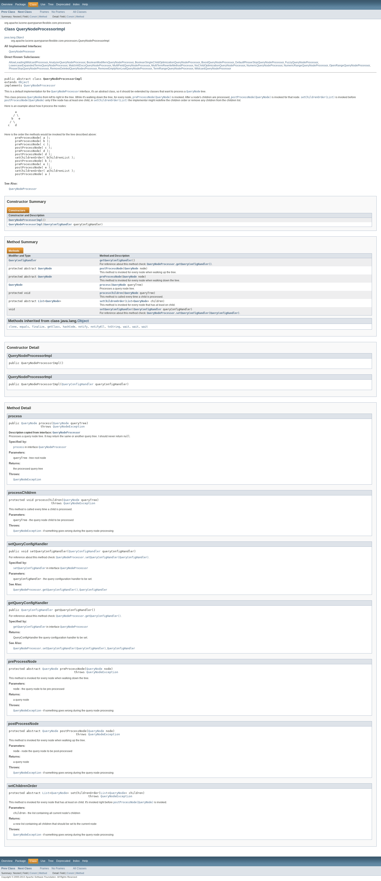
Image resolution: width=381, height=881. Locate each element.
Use (43, 4)
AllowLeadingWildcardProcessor (28, 62)
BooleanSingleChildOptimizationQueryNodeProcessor (167, 62)
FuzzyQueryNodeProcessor (301, 62)
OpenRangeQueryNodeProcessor (349, 65)
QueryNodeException (69, 426)
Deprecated (63, 4)
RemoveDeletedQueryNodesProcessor (73, 68)
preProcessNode (110, 276)
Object (24, 82)
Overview (7, 4)
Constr (33, 16)
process (105, 284)
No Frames (58, 11)
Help (85, 4)
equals (24, 326)
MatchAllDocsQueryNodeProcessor (90, 65)
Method (43, 16)
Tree (51, 4)
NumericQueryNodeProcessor (264, 65)
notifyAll (98, 326)
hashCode (69, 326)
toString (114, 326)
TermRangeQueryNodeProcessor (173, 68)
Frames (44, 11)
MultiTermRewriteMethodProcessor (172, 65)
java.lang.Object (14, 37)
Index (76, 4)
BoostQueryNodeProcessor (217, 62)
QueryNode (45, 268)
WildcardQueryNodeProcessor (212, 68)
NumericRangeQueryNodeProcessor (306, 65)
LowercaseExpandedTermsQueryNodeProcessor (38, 65)
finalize (38, 326)
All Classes (79, 11)
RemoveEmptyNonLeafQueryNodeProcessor (125, 68)
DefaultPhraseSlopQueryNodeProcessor (259, 62)
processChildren (111, 293)
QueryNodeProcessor (22, 51)
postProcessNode (111, 268)
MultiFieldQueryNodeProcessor (131, 65)
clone (13, 326)
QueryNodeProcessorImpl (26, 220)
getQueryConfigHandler (116, 260)
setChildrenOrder (112, 301)
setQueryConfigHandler (116, 309)
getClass (53, 326)
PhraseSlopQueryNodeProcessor (29, 68)
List (41, 301)
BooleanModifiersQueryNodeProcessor (110, 62)
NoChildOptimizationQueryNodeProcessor (219, 65)
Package (20, 4)
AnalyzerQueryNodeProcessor (67, 62)
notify (83, 326)
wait (126, 326)
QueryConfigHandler (58, 224)
